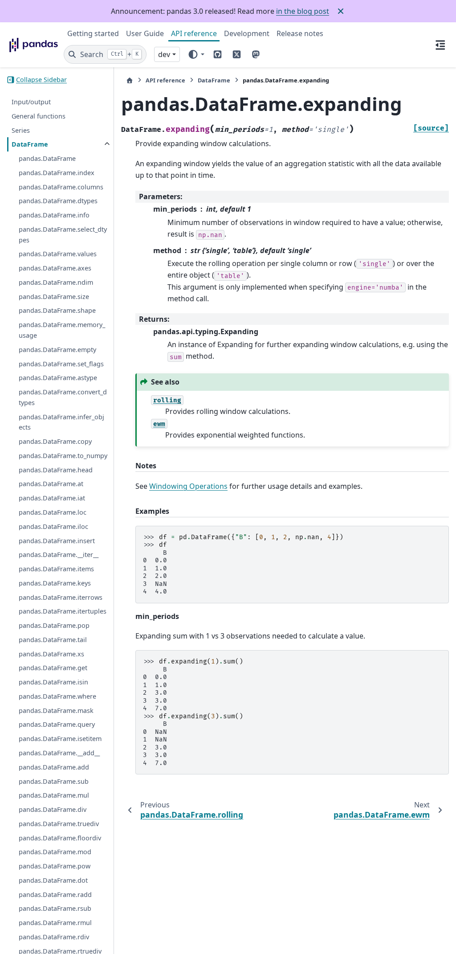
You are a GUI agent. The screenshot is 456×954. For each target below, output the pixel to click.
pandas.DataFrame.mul (54, 795)
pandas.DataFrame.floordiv (60, 838)
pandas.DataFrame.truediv (59, 823)
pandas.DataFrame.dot (53, 880)
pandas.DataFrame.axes (55, 268)
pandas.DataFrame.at (51, 483)
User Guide (145, 33)
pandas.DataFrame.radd (55, 894)
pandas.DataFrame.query (57, 724)
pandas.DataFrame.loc (52, 512)
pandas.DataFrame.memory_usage (62, 330)
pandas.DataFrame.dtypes (58, 201)
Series (21, 130)
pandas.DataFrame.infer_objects (61, 422)
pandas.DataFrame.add (54, 767)
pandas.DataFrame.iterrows (60, 597)
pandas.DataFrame (47, 158)
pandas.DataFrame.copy (55, 441)
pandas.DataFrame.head (56, 470)
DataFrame (30, 144)
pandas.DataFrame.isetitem (60, 738)
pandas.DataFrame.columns (61, 187)
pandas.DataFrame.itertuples (62, 611)
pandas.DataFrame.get (53, 667)
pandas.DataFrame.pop (54, 625)
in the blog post (302, 11)
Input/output (31, 102)
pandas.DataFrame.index (56, 172)
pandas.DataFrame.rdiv (54, 937)
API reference (194, 33)
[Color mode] (195, 54)
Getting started (93, 33)
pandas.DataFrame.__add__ (59, 753)
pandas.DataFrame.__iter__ (58, 554)
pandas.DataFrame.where (57, 696)
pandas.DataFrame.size (54, 296)
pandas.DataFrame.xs (51, 654)
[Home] (129, 80)
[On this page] (440, 44)
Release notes (300, 33)
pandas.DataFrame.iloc (53, 526)
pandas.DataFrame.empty (57, 349)
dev (164, 54)
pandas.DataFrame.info (54, 215)
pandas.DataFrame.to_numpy (63, 455)
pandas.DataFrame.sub (54, 781)
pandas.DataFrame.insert (57, 540)
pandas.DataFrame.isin (53, 682)
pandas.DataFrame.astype (58, 377)
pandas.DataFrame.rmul (55, 922)
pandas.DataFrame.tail (53, 639)
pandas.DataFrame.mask (56, 710)
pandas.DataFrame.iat (52, 498)
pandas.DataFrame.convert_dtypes (63, 397)
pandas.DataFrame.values (58, 254)
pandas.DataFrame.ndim (56, 282)
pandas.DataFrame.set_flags (61, 364)
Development (246, 33)
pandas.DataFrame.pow (54, 866)
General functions (38, 116)
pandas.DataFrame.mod (55, 852)
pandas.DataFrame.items (56, 569)
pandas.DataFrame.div (52, 809)
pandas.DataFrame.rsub (55, 908)
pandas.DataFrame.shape (57, 310)
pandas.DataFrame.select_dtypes (63, 234)
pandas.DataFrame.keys (55, 583)
